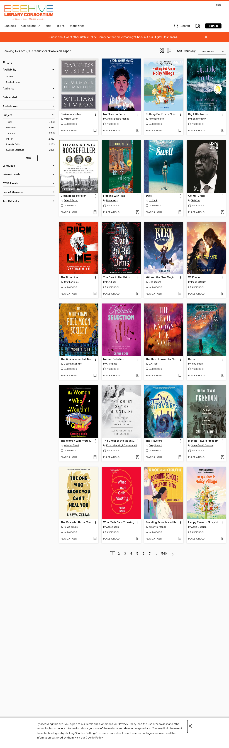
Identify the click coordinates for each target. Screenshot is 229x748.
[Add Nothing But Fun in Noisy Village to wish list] (180, 130)
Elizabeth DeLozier (73, 363)
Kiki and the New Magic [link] (160, 277)
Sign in (213, 26)
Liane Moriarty (198, 118)
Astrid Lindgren (156, 118)
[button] (182, 26)
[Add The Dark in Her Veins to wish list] (137, 294)
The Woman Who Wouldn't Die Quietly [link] (77, 441)
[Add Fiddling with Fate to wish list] (137, 212)
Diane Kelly (112, 200)
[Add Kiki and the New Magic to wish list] (180, 294)
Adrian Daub (112, 527)
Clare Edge (111, 363)
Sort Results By (186, 51)
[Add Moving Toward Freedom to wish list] (222, 457)
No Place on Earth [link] (114, 114)
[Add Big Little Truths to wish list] (222, 130)
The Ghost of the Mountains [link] (119, 441)
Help (218, 5)
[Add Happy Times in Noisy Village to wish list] (222, 539)
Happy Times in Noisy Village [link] (204, 522)
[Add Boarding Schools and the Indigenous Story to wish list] (180, 539)
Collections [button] (29, 26)
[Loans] (198, 26)
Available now (13, 82)
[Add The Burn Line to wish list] (95, 294)
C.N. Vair (153, 363)
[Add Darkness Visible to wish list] (95, 130)
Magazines (77, 26)
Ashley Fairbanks (157, 527)
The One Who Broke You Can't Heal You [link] (77, 522)
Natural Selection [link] (113, 359)
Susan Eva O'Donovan (202, 445)
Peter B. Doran (71, 200)
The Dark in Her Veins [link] (116, 277)
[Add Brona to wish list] (222, 375)
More (28, 158)
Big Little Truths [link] (198, 114)
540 (164, 554)
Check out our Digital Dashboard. (156, 37)
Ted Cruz (195, 200)
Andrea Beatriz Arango (117, 118)
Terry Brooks (197, 363)
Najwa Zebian (71, 527)
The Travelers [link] (154, 441)
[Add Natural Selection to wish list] (137, 375)
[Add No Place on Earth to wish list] (137, 130)
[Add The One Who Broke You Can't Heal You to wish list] (95, 539)
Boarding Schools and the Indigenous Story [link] (162, 522)
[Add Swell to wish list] (180, 212)
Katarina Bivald (71, 445)
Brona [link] (192, 359)
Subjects (10, 26)
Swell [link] (149, 196)
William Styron (71, 118)
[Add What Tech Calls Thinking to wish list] (137, 539)
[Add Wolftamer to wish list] (222, 294)
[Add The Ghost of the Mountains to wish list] (137, 457)
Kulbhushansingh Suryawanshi (121, 445)
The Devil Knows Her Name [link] (162, 359)
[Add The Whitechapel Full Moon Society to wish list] (95, 375)
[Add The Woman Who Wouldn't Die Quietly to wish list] (95, 457)
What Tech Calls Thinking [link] (118, 522)
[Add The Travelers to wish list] (180, 457)
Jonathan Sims (71, 282)
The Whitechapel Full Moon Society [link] (77, 359)
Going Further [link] (196, 196)
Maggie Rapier (198, 282)
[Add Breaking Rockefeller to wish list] (95, 212)
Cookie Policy (94, 737)
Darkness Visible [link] (71, 114)
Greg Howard (155, 445)
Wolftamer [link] (194, 277)
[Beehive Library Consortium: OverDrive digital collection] (29, 12)
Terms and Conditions (99, 724)
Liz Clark (153, 200)
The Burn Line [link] (69, 277)
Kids (48, 26)
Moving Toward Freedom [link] (203, 441)
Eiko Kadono (155, 282)
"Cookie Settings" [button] (86, 733)
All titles (10, 76)
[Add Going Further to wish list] (222, 212)
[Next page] (172, 554)
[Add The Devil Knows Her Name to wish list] (180, 375)
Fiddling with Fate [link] (114, 196)
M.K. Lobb (111, 282)
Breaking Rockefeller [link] (73, 196)
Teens (61, 26)
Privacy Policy (127, 724)
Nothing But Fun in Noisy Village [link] (162, 114)
